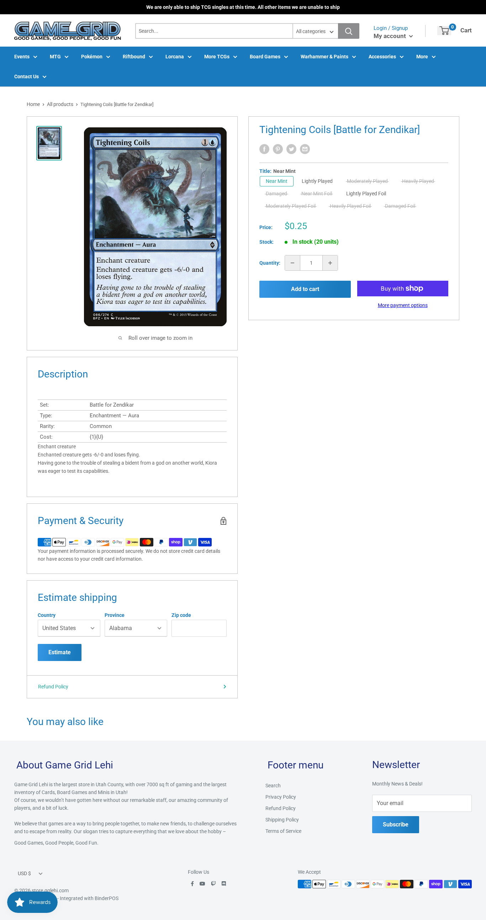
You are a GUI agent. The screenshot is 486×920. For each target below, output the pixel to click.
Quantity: (269, 263)
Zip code (181, 615)
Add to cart (305, 289)
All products (60, 104)
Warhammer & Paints (324, 56)
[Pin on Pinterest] (278, 149)
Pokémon (91, 56)
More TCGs (216, 56)
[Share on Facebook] (264, 149)
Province (115, 615)
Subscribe (395, 824)
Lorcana (174, 56)
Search (273, 785)
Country (47, 615)
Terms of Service (283, 831)
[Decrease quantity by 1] (292, 262)
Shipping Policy (282, 820)
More (422, 56)
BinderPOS (106, 898)
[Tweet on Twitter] (291, 149)
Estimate (59, 652)
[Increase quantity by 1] (330, 262)
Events (22, 56)
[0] (444, 30)
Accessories (382, 56)
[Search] (348, 31)
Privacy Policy (280, 797)
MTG (55, 56)
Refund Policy (53, 686)
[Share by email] (305, 149)
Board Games (265, 56)
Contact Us (26, 76)
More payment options (403, 305)
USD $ (24, 873)
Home (33, 104)
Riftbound (134, 56)
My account (390, 35)
